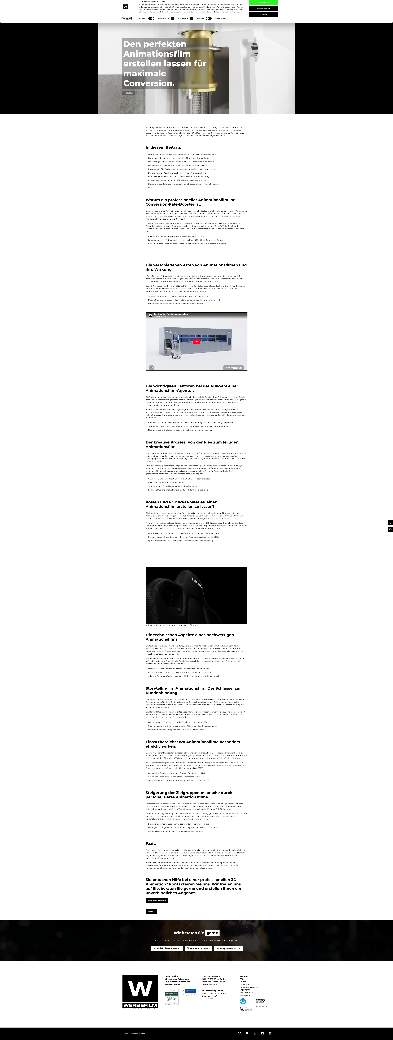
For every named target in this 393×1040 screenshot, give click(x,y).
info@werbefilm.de (230, 948)
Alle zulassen (264, 5)
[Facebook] (262, 1034)
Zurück (151, 911)
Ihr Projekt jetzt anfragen (166, 948)
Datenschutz (219, 15)
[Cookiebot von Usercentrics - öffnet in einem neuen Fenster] (125, 21)
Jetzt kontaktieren (157, 900)
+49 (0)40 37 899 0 (200, 948)
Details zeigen (220, 21)
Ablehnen (263, 17)
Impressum (236, 15)
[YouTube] (247, 1033)
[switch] (171, 21)
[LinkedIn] (270, 1034)
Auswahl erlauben (263, 11)
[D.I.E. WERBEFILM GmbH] (140, 992)
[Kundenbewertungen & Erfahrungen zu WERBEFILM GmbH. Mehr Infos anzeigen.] (172, 997)
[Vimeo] (239, 1034)
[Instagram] (255, 1034)
